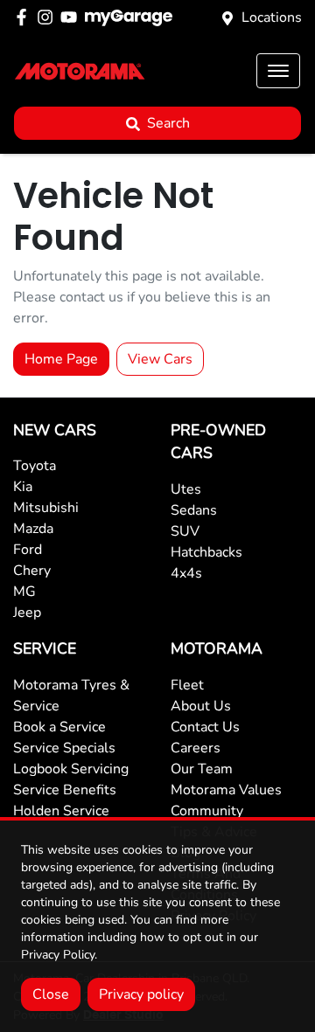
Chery (32, 570)
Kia (22, 486)
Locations (272, 17)
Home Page (61, 359)
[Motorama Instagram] (48, 17)
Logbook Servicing (71, 769)
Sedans (194, 510)
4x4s (186, 573)
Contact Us (205, 727)
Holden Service (61, 811)
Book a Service (59, 727)
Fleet (187, 685)
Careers (195, 748)
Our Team (202, 769)
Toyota (34, 465)
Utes (186, 489)
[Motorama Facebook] (25, 17)
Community (207, 811)
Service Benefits (64, 790)
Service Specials (64, 748)
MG (24, 591)
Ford (27, 549)
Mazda (33, 528)
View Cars (160, 359)
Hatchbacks (206, 552)
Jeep (27, 612)
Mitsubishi (46, 507)
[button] (278, 70)
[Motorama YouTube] (72, 17)
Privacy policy (141, 994)
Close (50, 994)
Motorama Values (226, 790)
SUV (185, 531)
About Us (201, 706)
